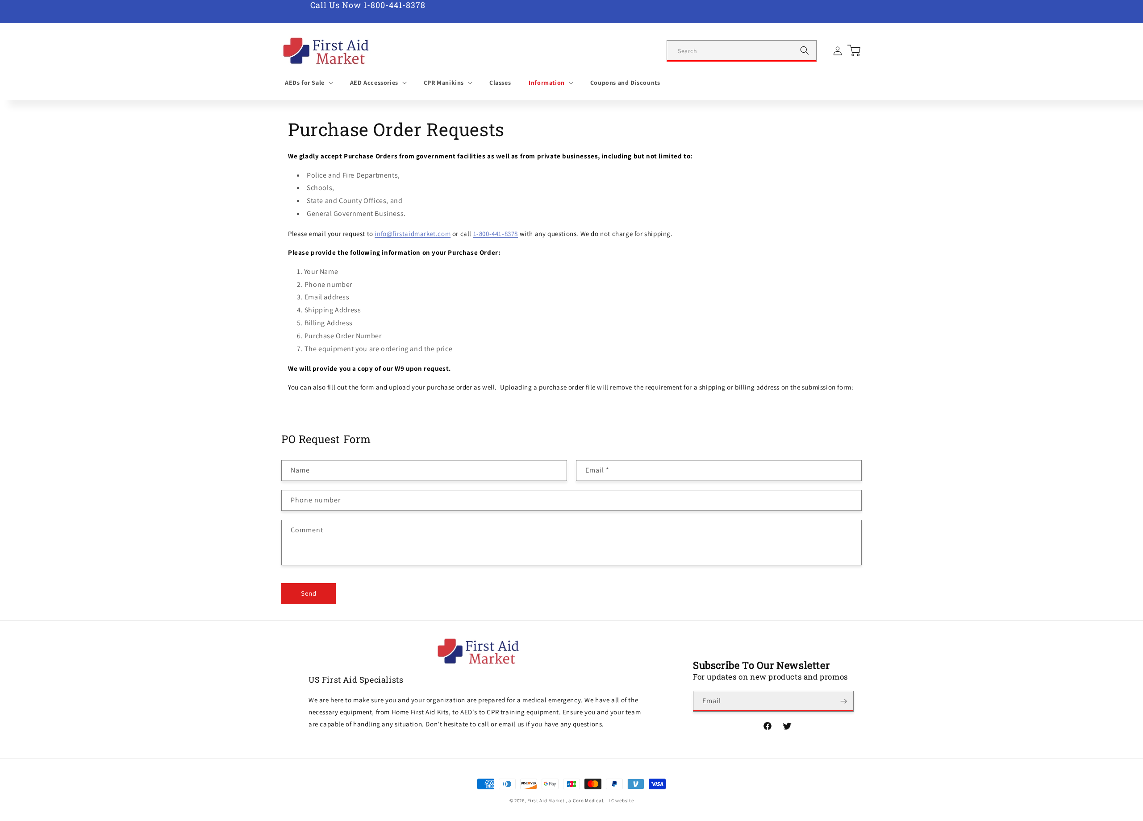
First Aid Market (545, 800)
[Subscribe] (843, 701)
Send (309, 593)
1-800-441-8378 (495, 233)
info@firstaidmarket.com (413, 233)
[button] (308, 82)
